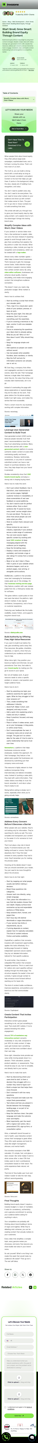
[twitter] (22, 1274)
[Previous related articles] (30, 1287)
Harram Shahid (20, 57)
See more (31, 70)
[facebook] (7, 1274)
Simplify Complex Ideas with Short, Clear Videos (16, 99)
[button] (6, 1340)
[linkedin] (15, 1274)
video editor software (13, 272)
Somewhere (9, 748)
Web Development (18, 22)
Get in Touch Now (18, 128)
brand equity (13, 668)
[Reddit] (30, 1275)
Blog (9, 22)
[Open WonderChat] (32, 1437)
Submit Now (18, 1415)
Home (4, 22)
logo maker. (21, 252)
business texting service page (20, 583)
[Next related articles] (34, 1287)
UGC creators (16, 540)
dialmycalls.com (16, 632)
